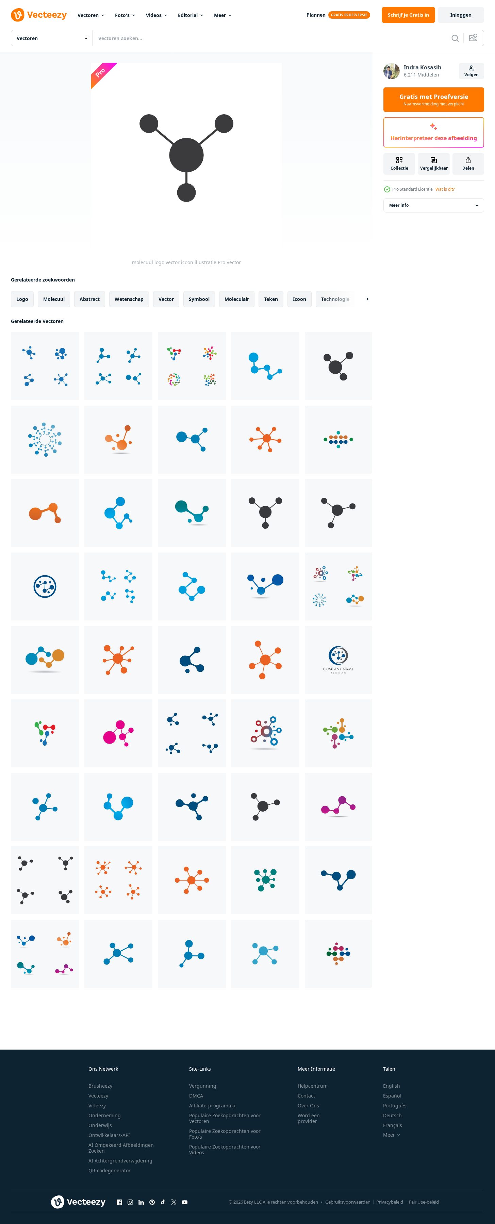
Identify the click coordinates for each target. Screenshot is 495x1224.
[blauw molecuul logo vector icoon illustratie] (118, 366)
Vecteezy (98, 1095)
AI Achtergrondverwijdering (120, 1160)
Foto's (122, 15)
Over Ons (308, 1105)
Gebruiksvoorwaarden (347, 1202)
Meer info (399, 205)
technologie (335, 299)
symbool (199, 299)
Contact (306, 1095)
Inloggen (461, 15)
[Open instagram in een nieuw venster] (130, 1202)
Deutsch (392, 1115)
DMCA (196, 1095)
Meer (220, 15)
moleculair (237, 299)
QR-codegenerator (109, 1170)
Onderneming (104, 1115)
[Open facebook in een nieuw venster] (119, 1202)
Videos (154, 15)
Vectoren (88, 15)
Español (392, 1095)
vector (166, 299)
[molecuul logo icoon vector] (45, 366)
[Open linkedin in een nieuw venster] (141, 1202)
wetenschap (129, 299)
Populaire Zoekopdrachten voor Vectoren (225, 1118)
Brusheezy (100, 1086)
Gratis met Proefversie (433, 99)
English (391, 1086)
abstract (90, 299)
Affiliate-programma (212, 1105)
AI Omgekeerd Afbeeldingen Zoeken (121, 1148)
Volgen (471, 75)
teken (271, 299)
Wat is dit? (445, 189)
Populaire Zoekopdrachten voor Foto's (225, 1134)
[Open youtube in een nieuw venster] (184, 1202)
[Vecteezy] (39, 15)
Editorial (188, 15)
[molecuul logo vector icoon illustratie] (338, 366)
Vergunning (202, 1086)
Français (392, 1125)
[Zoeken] (455, 38)
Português (395, 1105)
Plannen (316, 15)
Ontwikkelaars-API (109, 1135)
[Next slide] (362, 299)
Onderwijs (100, 1125)
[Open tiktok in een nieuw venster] (163, 1202)
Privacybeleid (389, 1202)
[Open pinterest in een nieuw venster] (152, 1202)
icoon (299, 299)
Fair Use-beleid (424, 1202)
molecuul (54, 299)
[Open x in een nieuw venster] (174, 1202)
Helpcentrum (313, 1086)
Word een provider (309, 1118)
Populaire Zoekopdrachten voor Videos (225, 1149)
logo (22, 299)
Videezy (97, 1105)
